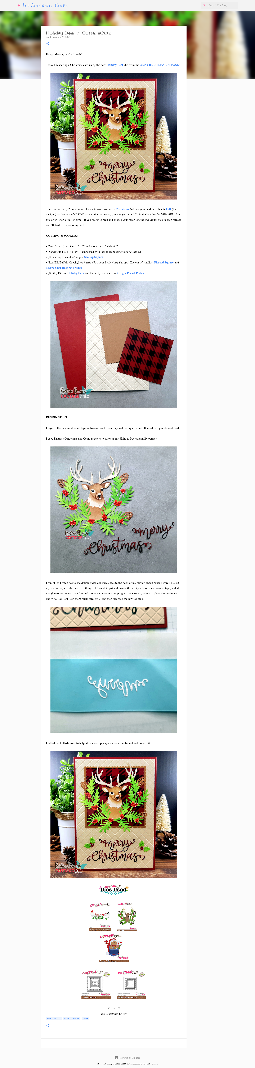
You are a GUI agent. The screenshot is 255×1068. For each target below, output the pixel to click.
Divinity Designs (71, 1019)
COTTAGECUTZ (54, 1019)
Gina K (85, 1019)
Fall (168, 209)
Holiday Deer (115, 65)
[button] (48, 44)
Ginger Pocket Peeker (130, 273)
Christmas (122, 209)
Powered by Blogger (129, 1058)
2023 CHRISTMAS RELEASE (159, 65)
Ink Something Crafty (45, 5)
